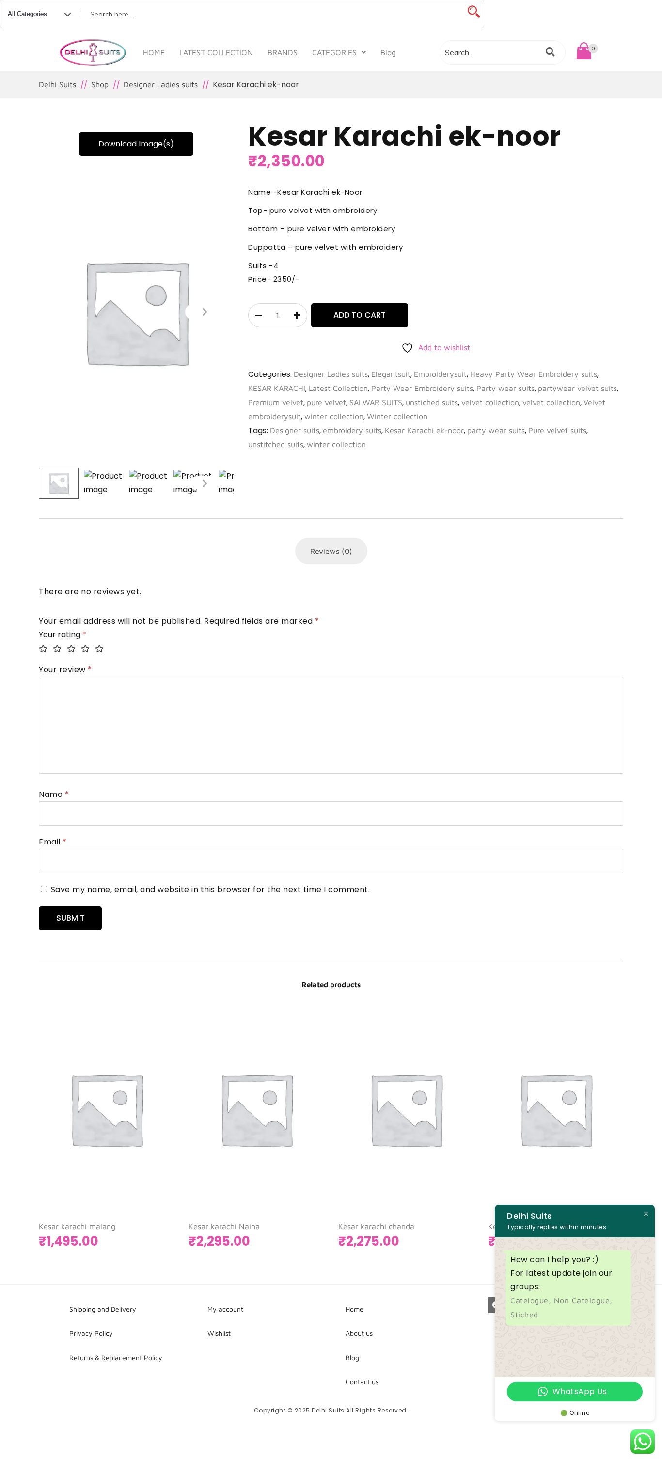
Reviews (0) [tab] (331, 551)
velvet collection (490, 402)
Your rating (62, 634)
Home (354, 1309)
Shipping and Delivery (102, 1309)
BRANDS (283, 52)
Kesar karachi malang (77, 1226)
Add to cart (359, 315)
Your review (65, 669)
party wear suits (496, 430)
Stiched (524, 1314)
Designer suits (294, 430)
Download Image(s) (136, 143)
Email (53, 841)
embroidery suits (352, 430)
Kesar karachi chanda (376, 1226)
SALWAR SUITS (375, 402)
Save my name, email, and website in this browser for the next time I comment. (210, 889)
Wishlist (219, 1333)
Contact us (362, 1382)
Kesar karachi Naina (224, 1226)
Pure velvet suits (557, 430)
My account (225, 1309)
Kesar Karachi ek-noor (424, 430)
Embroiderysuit (440, 374)
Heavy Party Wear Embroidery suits (533, 374)
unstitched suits (275, 444)
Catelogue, (532, 1300)
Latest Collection (338, 388)
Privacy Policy (91, 1333)
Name (54, 794)
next (204, 312)
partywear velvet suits (577, 388)
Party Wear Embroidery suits (422, 388)
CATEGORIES (334, 52)
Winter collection (397, 416)
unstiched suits (432, 402)
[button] (339, 52)
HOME (154, 52)
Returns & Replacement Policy (115, 1357)
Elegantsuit (390, 374)
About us (359, 1333)
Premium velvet (275, 402)
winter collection (333, 416)
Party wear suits (505, 388)
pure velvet (326, 402)
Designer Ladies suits (331, 374)
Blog (388, 52)
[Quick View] (135, 1159)
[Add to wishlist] (154, 1159)
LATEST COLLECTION (216, 52)
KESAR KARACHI (276, 388)
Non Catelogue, (583, 1300)
